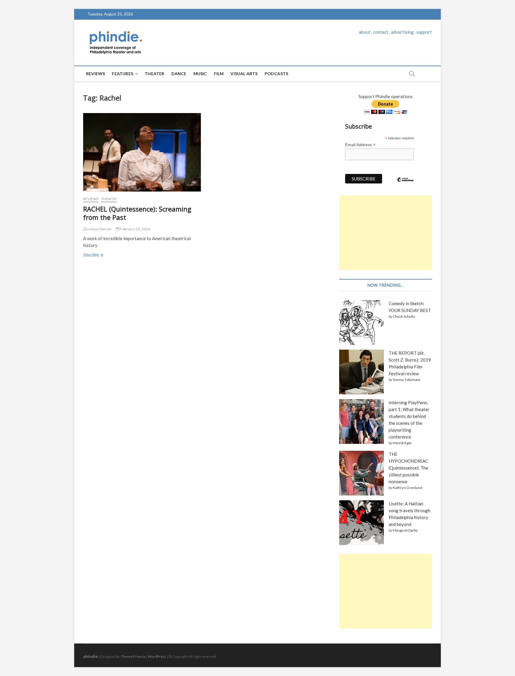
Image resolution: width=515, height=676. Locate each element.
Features (122, 73)
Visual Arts (244, 73)
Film (219, 73)
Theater (154, 73)
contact (380, 32)
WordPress (157, 656)
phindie (90, 656)
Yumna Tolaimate (406, 379)
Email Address (360, 145)
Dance (179, 73)
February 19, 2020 (134, 229)
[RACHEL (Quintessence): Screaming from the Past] (142, 152)
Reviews (95, 73)
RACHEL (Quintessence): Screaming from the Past (137, 213)
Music (200, 73)
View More (92, 255)
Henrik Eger (402, 443)
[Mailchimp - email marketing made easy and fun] (405, 184)
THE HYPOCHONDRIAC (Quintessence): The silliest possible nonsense (408, 467)
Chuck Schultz (404, 316)
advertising (402, 32)
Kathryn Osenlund (407, 487)
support (424, 32)
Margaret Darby (405, 530)
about (364, 32)
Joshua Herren (98, 229)
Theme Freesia (133, 656)
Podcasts (276, 73)
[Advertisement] (385, 232)
